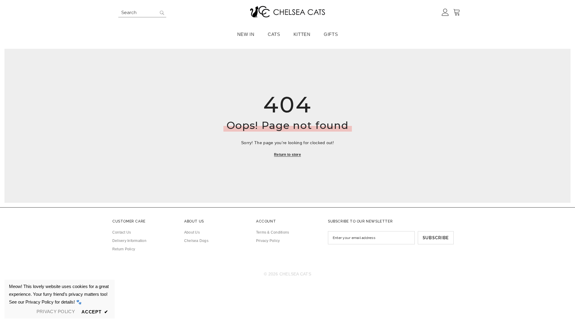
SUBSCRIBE (436, 237)
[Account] (445, 12)
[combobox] (137, 12)
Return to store (287, 155)
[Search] (142, 12)
